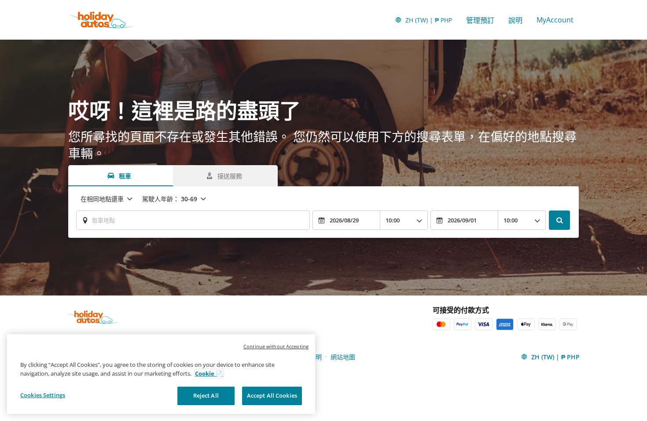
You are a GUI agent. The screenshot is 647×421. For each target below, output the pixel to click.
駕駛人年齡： (169, 199)
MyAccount (555, 20)
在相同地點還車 (102, 199)
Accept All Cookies (272, 395)
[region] (161, 374)
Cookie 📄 (209, 373)
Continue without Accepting (276, 346)
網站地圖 (343, 357)
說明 (515, 20)
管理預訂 (480, 20)
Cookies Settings (42, 395)
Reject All (206, 395)
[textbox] (193, 220)
